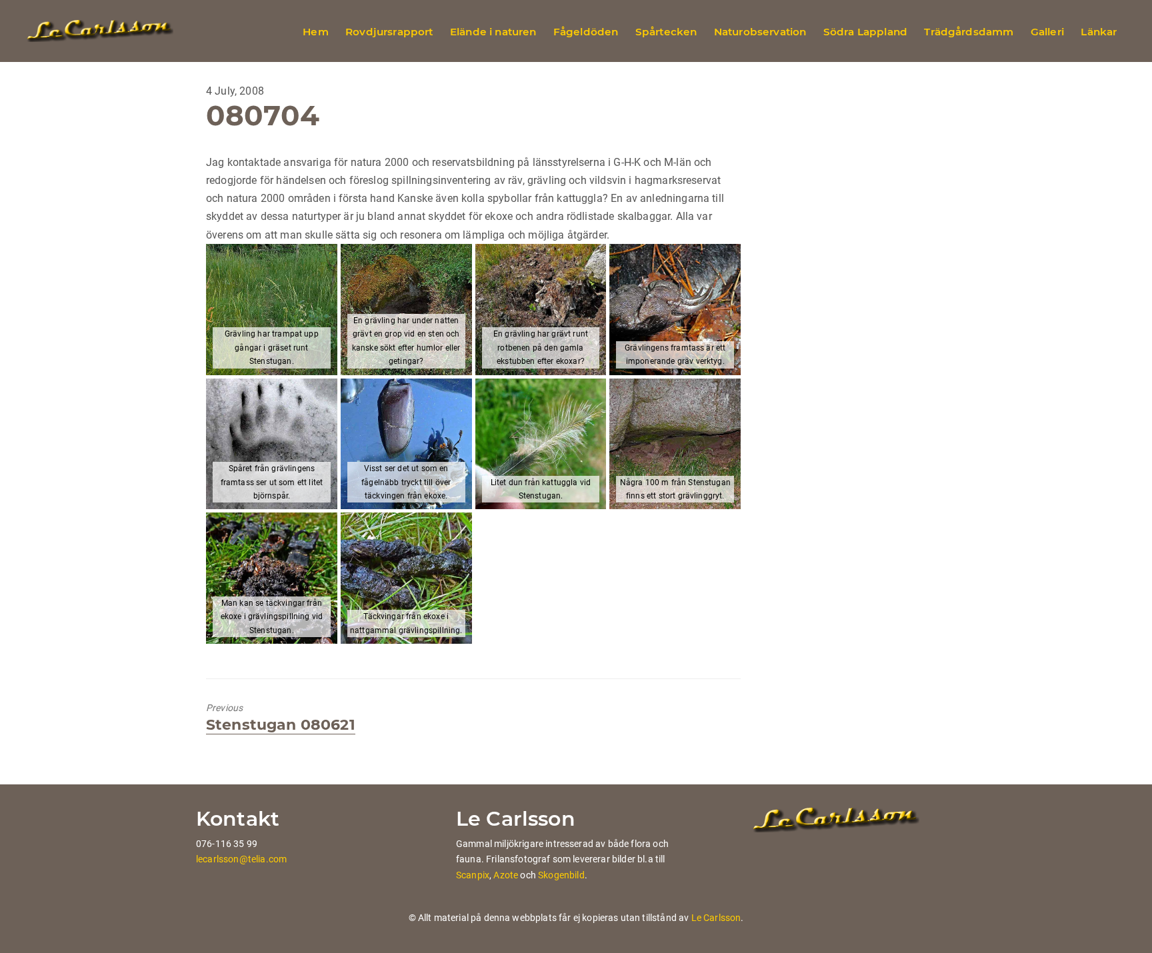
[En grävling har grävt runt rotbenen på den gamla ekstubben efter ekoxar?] (541, 309)
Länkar (1099, 31)
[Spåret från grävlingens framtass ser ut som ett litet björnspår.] (271, 444)
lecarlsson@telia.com (241, 859)
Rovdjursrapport (389, 31)
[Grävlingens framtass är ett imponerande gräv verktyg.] (675, 309)
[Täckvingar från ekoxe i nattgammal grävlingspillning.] (406, 578)
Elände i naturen (493, 31)
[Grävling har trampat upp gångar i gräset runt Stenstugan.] (271, 309)
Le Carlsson (716, 917)
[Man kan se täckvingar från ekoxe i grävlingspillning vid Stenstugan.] (271, 578)
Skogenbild (561, 875)
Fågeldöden (586, 31)
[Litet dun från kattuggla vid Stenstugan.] (541, 444)
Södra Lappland (865, 31)
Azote (505, 875)
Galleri (1047, 31)
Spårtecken (666, 31)
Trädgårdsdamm (968, 31)
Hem (315, 31)
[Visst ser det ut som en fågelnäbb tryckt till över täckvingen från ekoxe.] (406, 444)
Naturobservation (760, 31)
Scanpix (472, 875)
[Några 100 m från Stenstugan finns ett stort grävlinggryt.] (675, 444)
